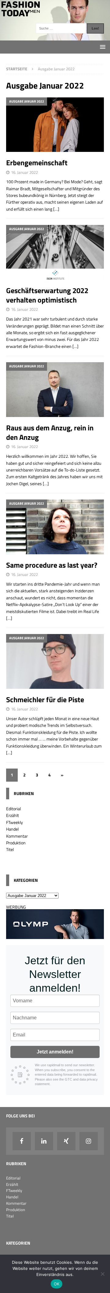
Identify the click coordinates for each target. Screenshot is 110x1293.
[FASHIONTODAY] (55, 37)
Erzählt (12, 815)
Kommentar (17, 836)
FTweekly (14, 822)
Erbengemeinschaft (37, 162)
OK (57, 1283)
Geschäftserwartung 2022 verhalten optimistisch (47, 295)
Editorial (13, 808)
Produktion (16, 842)
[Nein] (102, 1274)
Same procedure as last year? (51, 564)
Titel (10, 849)
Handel (12, 829)
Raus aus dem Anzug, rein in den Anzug (50, 432)
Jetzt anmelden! (55, 1051)
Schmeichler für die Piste (45, 699)
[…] (56, 209)
